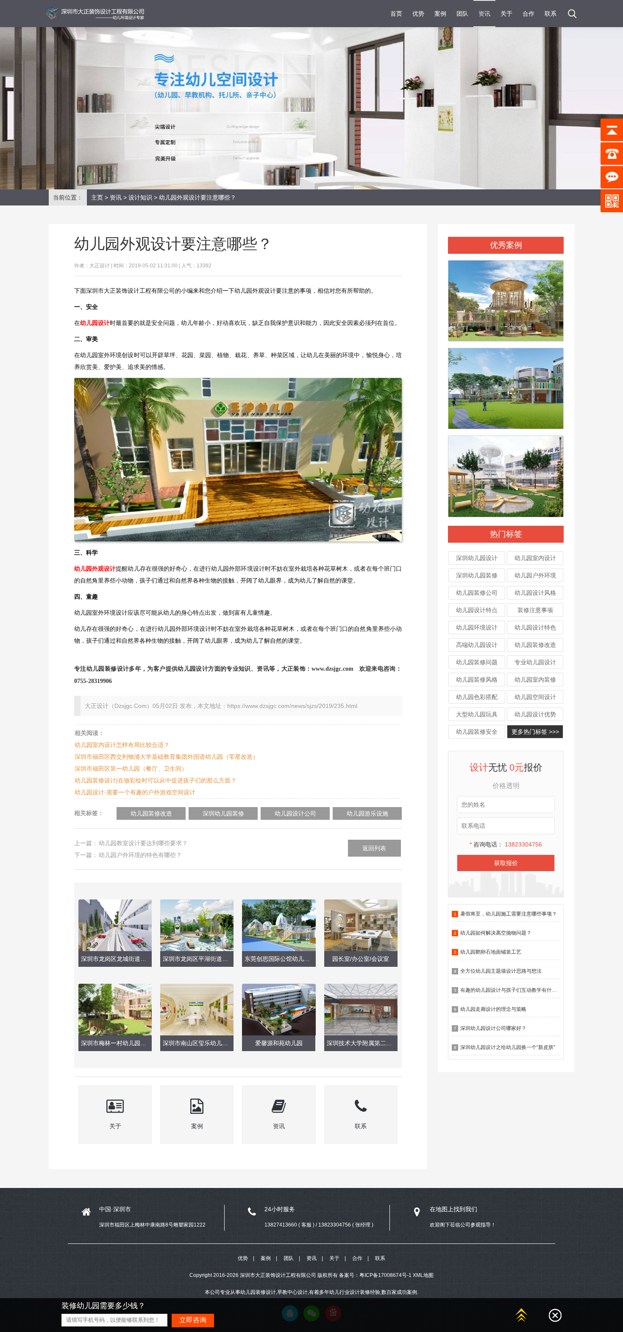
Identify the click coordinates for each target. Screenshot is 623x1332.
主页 (97, 197)
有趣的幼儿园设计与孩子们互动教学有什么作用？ (516, 990)
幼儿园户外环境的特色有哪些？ (140, 855)
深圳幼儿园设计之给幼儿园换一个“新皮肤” (507, 1047)
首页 (396, 13)
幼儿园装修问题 (477, 662)
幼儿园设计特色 (535, 627)
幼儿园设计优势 (535, 714)
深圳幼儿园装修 (477, 575)
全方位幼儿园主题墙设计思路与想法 (501, 971)
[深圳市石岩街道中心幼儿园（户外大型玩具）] (506, 384)
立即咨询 (192, 1320)
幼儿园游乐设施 (367, 813)
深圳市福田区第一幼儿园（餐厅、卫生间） (131, 768)
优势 (418, 13)
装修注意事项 (535, 610)
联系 (550, 13)
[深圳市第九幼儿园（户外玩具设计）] (506, 297)
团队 (462, 13)
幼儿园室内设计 (535, 558)
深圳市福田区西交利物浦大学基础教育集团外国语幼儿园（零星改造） (167, 756)
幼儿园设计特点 (477, 610)
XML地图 (423, 1275)
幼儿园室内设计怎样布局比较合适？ (122, 744)
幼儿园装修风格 (477, 679)
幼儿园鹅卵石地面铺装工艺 (490, 952)
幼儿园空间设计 (535, 697)
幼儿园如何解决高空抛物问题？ (495, 933)
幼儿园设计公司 (295, 813)
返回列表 (374, 848)
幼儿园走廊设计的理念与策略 (493, 1009)
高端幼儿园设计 (477, 644)
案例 (440, 13)
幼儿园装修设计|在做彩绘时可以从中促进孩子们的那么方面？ (155, 780)
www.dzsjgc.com (332, 669)
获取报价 (506, 863)
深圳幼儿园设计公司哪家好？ (493, 1028)
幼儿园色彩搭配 (477, 697)
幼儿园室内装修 (535, 679)
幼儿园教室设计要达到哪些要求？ (143, 843)
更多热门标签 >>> (535, 731)
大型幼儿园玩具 (477, 714)
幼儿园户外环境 (535, 575)
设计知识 (140, 197)
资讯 (484, 13)
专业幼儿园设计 (535, 662)
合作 (528, 13)
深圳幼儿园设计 (477, 558)
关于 (506, 13)
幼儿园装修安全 (477, 731)
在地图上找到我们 (453, 1209)
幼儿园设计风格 (535, 592)
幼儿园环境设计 (477, 627)
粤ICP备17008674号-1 (385, 1275)
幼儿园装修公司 (477, 592)
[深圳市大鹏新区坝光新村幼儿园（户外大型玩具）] (506, 472)
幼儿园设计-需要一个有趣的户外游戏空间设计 (135, 792)
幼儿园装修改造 (535, 644)
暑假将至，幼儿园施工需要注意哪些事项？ (508, 914)
